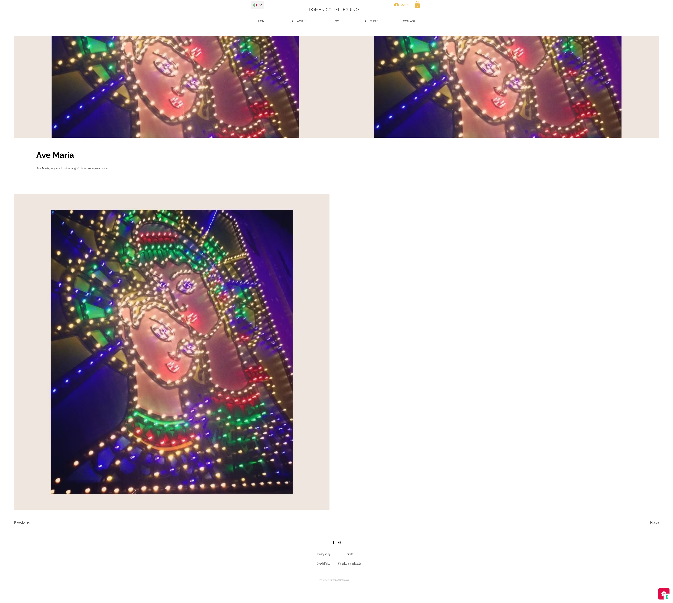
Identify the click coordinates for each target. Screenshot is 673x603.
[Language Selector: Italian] (257, 5)
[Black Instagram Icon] (339, 542)
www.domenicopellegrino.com (334, 579)
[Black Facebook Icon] (333, 542)
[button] (417, 4)
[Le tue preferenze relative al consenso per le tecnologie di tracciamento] (667, 597)
